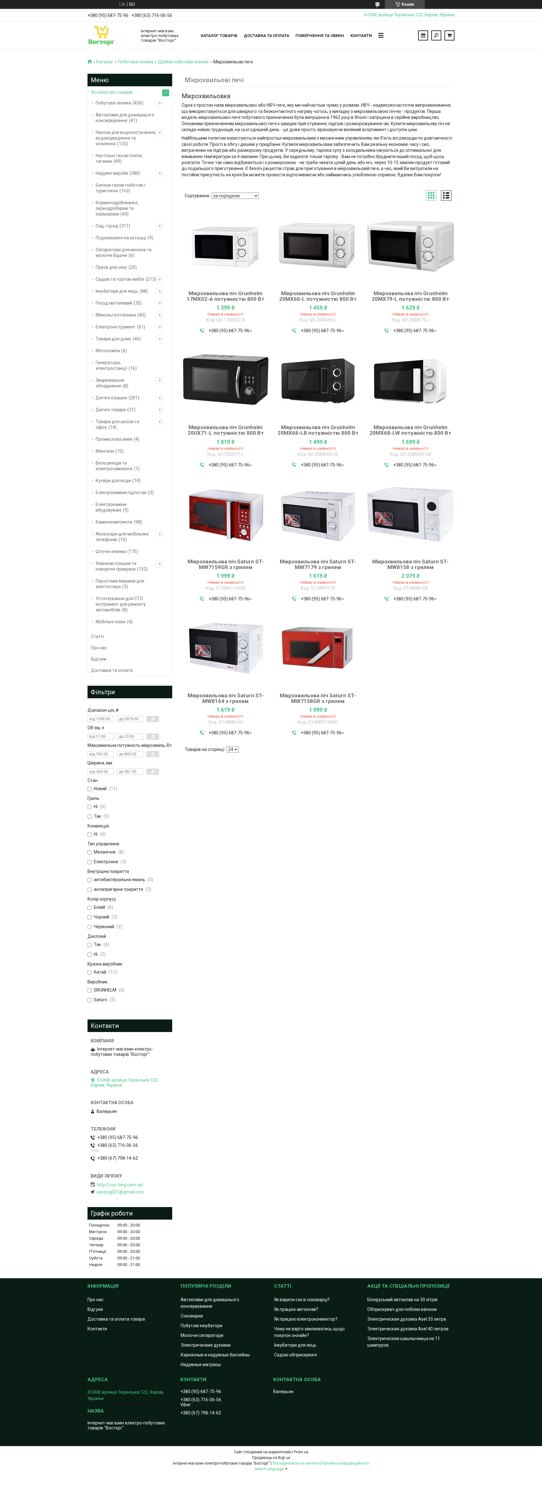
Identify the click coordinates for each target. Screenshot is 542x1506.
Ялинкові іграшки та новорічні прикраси (116, 566)
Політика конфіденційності (345, 1463)
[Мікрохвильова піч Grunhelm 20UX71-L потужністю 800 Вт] (225, 380)
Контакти (361, 35)
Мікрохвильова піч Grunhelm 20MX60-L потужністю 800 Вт (318, 296)
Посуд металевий (114, 303)
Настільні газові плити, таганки (119, 158)
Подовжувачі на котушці (121, 237)
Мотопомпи (108, 350)
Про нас (99, 647)
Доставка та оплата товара (116, 1319)
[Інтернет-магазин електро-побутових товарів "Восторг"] (111, 35)
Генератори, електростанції (111, 365)
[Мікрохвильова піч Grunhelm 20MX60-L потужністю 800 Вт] (318, 246)
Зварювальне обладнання (110, 383)
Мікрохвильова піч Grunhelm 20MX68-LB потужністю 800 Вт (318, 430)
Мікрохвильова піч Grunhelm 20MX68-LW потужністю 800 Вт (410, 430)
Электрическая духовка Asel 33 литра (406, 1319)
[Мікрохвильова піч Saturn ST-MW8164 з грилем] (225, 648)
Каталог (104, 61)
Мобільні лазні (110, 621)
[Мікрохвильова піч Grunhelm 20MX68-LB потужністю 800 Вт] (318, 380)
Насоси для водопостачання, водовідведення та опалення (126, 138)
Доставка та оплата (266, 35)
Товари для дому (113, 338)
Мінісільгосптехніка (116, 314)
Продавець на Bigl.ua (271, 1457)
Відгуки (98, 659)
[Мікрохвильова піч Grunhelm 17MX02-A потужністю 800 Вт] (225, 246)
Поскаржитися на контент (296, 1463)
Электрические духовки (206, 1345)
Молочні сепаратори (202, 1335)
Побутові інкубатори (201, 1325)
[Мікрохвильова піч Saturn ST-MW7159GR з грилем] (225, 514)
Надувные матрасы (201, 1364)
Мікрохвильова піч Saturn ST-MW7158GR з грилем (318, 698)
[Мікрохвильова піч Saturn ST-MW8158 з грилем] (410, 514)
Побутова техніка (135, 61)
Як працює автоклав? (296, 1309)
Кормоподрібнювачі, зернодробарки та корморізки (117, 208)
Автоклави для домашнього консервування (125, 117)
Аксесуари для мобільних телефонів (122, 536)
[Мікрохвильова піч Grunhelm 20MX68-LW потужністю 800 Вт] (410, 380)
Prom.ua (301, 1452)
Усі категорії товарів (112, 92)
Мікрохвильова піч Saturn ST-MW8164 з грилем (226, 698)
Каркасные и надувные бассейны (215, 1354)
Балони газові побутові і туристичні (120, 188)
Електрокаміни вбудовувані (111, 507)
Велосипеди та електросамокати (114, 465)
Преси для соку (111, 267)
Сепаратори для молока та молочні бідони (123, 252)
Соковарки (192, 1315)
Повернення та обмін (319, 35)
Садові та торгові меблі (120, 279)
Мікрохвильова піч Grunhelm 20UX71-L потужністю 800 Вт (226, 430)
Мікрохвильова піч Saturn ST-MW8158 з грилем (410, 564)
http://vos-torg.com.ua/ (120, 1184)
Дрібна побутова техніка (183, 61)
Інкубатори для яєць (117, 291)
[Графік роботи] (423, 35)
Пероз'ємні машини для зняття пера (120, 583)
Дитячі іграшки (111, 397)
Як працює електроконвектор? (305, 1319)
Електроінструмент (116, 326)
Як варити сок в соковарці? (302, 1299)
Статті (97, 636)
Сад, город (107, 225)
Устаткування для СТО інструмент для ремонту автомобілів (121, 604)
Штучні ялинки (111, 551)
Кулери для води (113, 480)
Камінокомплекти (114, 521)
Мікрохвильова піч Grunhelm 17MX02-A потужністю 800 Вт (225, 296)
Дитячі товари (111, 409)
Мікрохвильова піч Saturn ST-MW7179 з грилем (318, 564)
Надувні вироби (112, 173)
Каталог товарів (219, 35)
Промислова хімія (114, 439)
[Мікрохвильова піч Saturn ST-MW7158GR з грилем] (318, 648)
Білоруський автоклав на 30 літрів (402, 1299)
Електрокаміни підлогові (121, 492)
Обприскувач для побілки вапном (402, 1309)
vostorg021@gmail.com (120, 1192)
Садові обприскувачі (295, 1354)
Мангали (105, 451)
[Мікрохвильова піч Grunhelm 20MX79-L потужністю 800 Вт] (410, 246)
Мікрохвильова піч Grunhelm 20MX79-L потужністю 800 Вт (410, 296)
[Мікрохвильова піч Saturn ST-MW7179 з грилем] (318, 514)
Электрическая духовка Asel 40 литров (408, 1328)
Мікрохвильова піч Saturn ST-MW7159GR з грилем (226, 564)
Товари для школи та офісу (117, 424)
